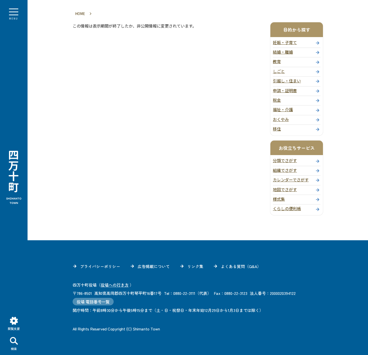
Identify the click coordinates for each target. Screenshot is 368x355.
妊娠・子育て (285, 42)
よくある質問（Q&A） (241, 266)
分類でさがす (285, 160)
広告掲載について (154, 266)
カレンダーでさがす (291, 180)
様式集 (279, 199)
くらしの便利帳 (287, 208)
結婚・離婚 (283, 52)
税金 (277, 100)
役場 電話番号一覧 (93, 302)
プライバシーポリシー (100, 266)
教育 (277, 61)
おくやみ (281, 119)
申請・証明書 (285, 90)
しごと (279, 71)
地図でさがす (285, 189)
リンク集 (195, 266)
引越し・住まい (287, 81)
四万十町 (14, 177)
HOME (80, 13)
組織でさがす (285, 170)
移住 (277, 129)
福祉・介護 (283, 109)
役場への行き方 (115, 285)
